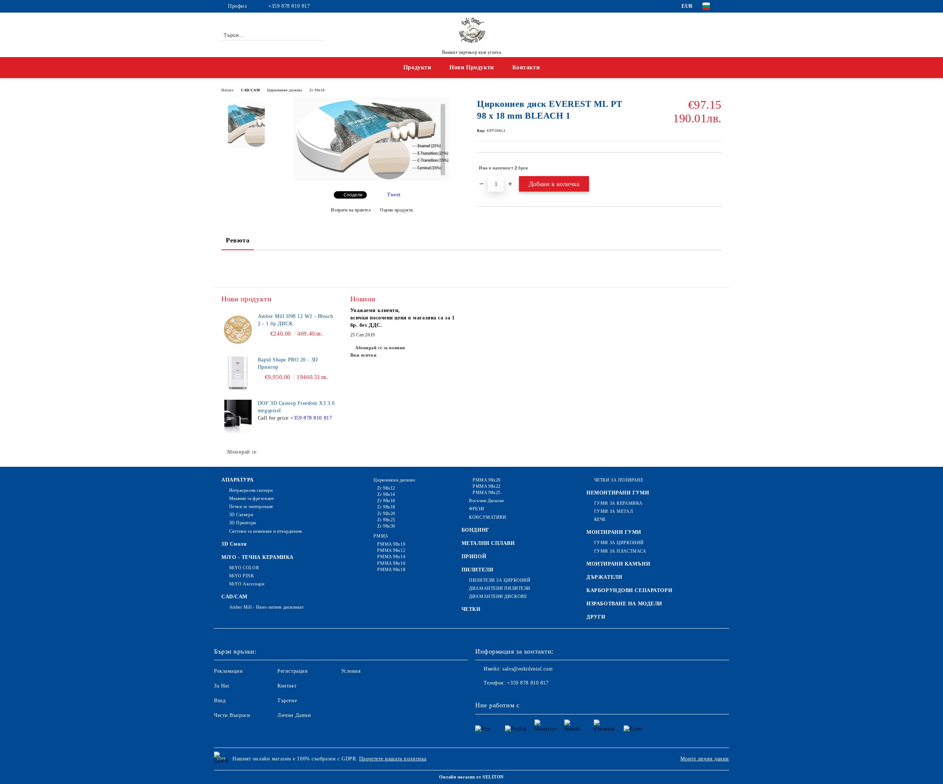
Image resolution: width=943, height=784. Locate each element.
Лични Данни (294, 715)
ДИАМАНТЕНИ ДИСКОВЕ (498, 596)
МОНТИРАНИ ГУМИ (613, 532)
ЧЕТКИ (471, 609)
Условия (351, 671)
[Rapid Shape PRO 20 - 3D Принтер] (238, 372)
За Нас (221, 686)
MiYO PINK (242, 575)
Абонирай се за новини (380, 347)
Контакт (287, 686)
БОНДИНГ (476, 530)
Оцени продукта (396, 210)
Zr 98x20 (386, 513)
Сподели (353, 194)
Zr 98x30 (386, 526)
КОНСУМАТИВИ (487, 517)
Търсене (287, 700)
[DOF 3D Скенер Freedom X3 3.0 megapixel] (238, 416)
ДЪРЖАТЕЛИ (604, 577)
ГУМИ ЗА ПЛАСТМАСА (620, 551)
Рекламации (228, 671)
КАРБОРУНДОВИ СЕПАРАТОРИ (629, 590)
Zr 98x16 (386, 500)
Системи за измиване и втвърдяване (265, 531)
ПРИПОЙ (474, 556)
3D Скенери (241, 514)
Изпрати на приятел (351, 210)
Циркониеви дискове (284, 90)
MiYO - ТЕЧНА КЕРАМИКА (257, 557)
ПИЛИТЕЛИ (477, 570)
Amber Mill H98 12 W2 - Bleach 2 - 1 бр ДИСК (295, 320)
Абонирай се (242, 452)
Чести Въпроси (232, 715)
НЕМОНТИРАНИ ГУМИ (617, 493)
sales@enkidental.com (527, 669)
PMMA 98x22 (487, 486)
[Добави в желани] (716, 168)
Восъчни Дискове (486, 500)
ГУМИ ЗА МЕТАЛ (613, 511)
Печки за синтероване (251, 506)
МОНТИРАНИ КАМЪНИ (618, 564)
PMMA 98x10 (391, 544)
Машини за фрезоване (251, 498)
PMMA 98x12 (391, 550)
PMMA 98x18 (391, 569)
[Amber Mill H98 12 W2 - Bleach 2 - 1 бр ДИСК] (238, 329)
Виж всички (363, 355)
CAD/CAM (250, 90)
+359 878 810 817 (289, 6)
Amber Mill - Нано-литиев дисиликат (266, 607)
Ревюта (237, 240)
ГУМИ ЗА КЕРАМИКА (618, 503)
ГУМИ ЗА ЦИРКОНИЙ (619, 542)
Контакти (526, 67)
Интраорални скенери (251, 490)
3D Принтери (242, 522)
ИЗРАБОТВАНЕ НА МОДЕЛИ (624, 603)
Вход (219, 700)
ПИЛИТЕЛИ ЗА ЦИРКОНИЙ (499, 580)
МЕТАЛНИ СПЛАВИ (488, 543)
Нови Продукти (471, 67)
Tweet (394, 194)
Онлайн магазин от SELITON (471, 777)
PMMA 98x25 (487, 492)
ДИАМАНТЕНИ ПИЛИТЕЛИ (499, 588)
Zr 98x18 (317, 90)
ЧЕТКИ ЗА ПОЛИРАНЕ (618, 480)
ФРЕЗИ (476, 508)
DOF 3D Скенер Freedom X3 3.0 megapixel (296, 406)
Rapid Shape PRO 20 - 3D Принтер (288, 363)
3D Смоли (233, 544)
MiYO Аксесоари (246, 584)
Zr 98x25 (386, 519)
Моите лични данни (704, 759)
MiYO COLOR (244, 567)
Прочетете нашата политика (393, 759)
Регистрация (292, 671)
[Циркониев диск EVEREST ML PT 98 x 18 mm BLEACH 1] (371, 179)
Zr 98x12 (386, 488)
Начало (227, 90)
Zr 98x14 (386, 494)
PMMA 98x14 (391, 556)
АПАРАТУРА (237, 480)
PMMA (381, 536)
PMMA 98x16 (391, 563)
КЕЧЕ (600, 519)
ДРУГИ (596, 617)
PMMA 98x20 (487, 480)
